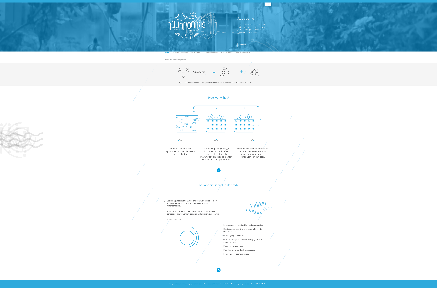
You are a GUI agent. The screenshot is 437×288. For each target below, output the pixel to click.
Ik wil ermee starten (243, 53)
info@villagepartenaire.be (244, 284)
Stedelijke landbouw (180, 53)
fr (266, 4)
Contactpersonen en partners (175, 60)
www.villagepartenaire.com (192, 284)
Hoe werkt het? (226, 53)
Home (167, 53)
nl (269, 4)
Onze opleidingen (211, 53)
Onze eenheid (196, 53)
